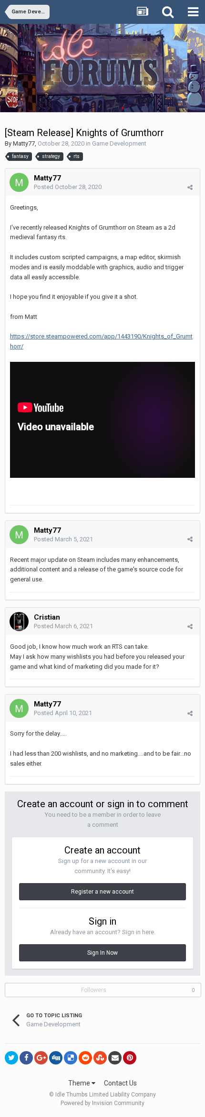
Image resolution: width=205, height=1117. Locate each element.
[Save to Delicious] (70, 1057)
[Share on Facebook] (26, 1057)
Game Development (119, 143)
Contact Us (120, 1083)
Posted (68, 186)
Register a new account (102, 891)
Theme (80, 1083)
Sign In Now (102, 952)
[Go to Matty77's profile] (19, 182)
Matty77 (24, 143)
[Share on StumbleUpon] (100, 1057)
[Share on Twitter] (11, 1057)
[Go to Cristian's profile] (19, 621)
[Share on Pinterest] (129, 1057)
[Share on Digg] (55, 1057)
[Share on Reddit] (85, 1057)
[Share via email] (115, 1057)
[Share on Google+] (41, 1057)
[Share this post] (190, 187)
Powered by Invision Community (102, 1103)
